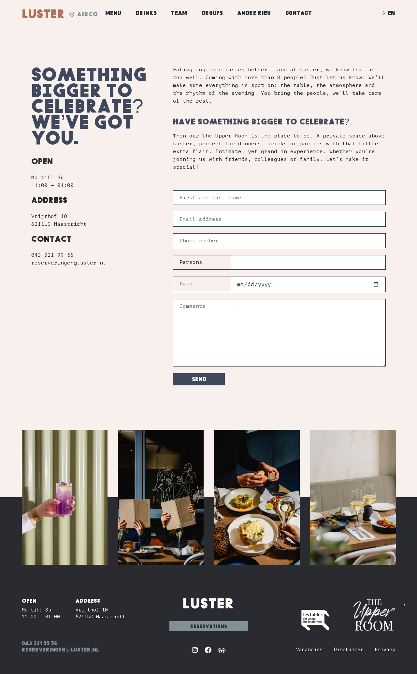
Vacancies (309, 649)
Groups (212, 13)
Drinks (146, 13)
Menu (113, 13)
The (207, 136)
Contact (298, 13)
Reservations (208, 626)
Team (179, 13)
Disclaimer (348, 649)
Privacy (385, 649)
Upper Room (231, 136)
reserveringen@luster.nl (68, 263)
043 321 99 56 (52, 255)
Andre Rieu (254, 13)
